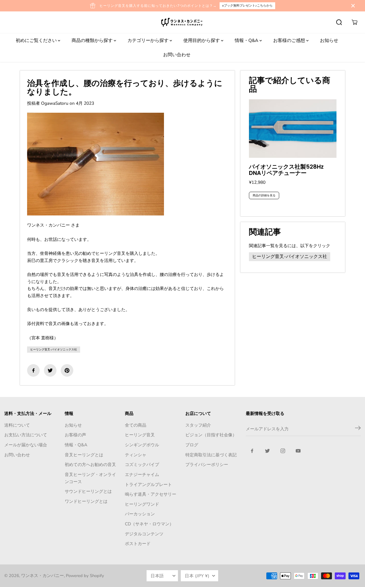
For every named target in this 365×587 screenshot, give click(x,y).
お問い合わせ (176, 55)
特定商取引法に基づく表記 (211, 455)
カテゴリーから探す (148, 40)
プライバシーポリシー (206, 464)
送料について (17, 425)
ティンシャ (135, 455)
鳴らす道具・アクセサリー (150, 494)
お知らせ (329, 40)
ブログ (191, 445)
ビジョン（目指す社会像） (211, 435)
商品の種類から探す (93, 40)
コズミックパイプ (142, 464)
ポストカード (138, 543)
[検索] (339, 22)
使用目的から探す (202, 40)
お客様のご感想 (289, 40)
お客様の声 (75, 435)
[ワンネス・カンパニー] (182, 22)
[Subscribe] (358, 429)
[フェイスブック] (33, 370)
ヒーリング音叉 (140, 435)
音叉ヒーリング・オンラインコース (90, 478)
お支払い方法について (25, 435)
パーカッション (140, 514)
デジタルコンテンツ (144, 534)
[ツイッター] (50, 370)
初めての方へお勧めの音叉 (90, 464)
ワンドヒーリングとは (86, 501)
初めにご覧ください (37, 40)
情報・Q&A (247, 40)
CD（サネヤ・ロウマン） (149, 524)
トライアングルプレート (148, 484)
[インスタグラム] (283, 451)
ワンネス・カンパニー (42, 575)
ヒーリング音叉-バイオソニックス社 (53, 350)
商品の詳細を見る (264, 195)
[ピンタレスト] (67, 370)
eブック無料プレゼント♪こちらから (247, 5)
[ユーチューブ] (298, 451)
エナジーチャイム (142, 474)
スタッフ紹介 (198, 425)
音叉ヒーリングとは (84, 455)
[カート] (354, 22)
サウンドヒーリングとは (88, 491)
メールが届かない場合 (25, 445)
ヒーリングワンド (142, 504)
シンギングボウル (142, 445)
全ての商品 (135, 425)
